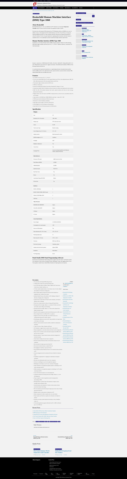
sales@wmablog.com (69, 283)
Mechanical (68, 7)
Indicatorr (48, 7)
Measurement (41, 7)
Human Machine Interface (53, 421)
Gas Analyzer (58, 474)
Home (34, 0)
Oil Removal (75, 7)
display (46, 421)
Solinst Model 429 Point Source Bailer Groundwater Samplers (44, 410)
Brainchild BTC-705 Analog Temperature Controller (66, 313)
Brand (80, 7)
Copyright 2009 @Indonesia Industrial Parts (63, 477)
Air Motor (52, 474)
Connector (41, 473)
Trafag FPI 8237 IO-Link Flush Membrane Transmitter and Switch (45, 414)
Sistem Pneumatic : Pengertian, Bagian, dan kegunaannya (86, 30)
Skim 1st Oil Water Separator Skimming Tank (41, 418)
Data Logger (46, 474)
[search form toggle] (94, 8)
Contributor (49, 0)
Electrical (55, 7)
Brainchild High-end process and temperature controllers (67, 322)
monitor (59, 421)
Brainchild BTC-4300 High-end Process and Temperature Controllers (68, 305)
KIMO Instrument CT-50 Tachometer (40, 412)
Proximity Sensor (72, 474)
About (37, 0)
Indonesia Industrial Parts (44, 3)
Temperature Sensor (80, 474)
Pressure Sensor (64, 474)
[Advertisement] (52, 55)
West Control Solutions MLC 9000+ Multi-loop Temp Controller (45, 416)
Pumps (93, 473)
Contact (41, 0)
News (44, 0)
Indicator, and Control (36, 13)
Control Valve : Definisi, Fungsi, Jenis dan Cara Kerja (87, 36)
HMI (48, 421)
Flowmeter (35, 473)
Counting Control (41, 421)
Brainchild (37, 421)
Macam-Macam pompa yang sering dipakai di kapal (87, 41)
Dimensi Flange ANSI (86, 52)
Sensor (61, 7)
